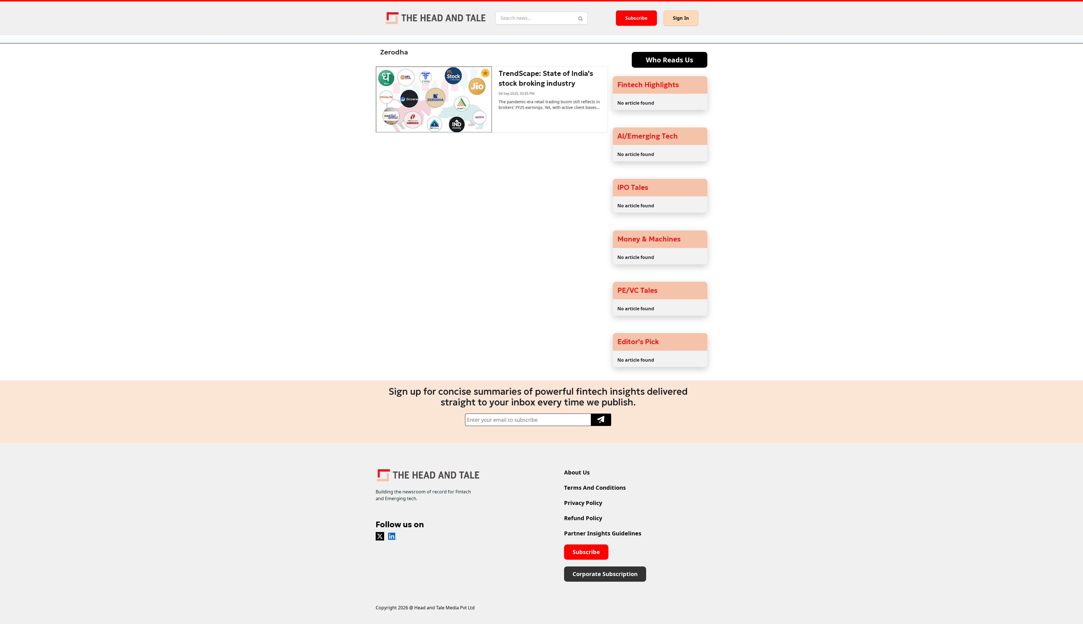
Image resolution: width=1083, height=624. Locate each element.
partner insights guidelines (602, 533)
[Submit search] (580, 18)
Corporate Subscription (605, 574)
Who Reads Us (669, 59)
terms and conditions (595, 487)
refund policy (583, 518)
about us (577, 472)
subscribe (636, 18)
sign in (681, 18)
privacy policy (583, 503)
